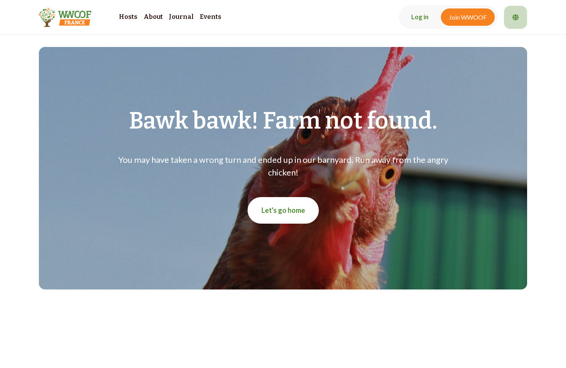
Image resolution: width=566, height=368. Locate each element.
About (153, 16)
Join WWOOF (468, 17)
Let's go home (283, 210)
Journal (181, 16)
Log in (420, 17)
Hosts (128, 16)
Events (210, 16)
